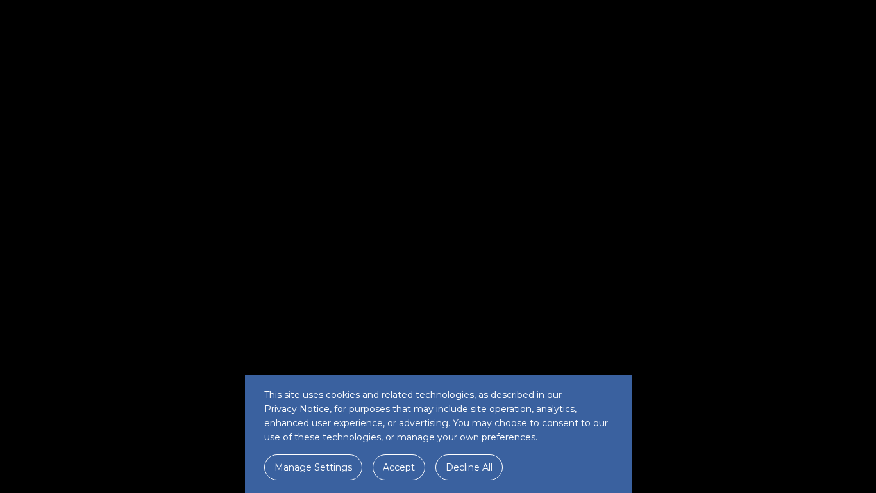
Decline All (469, 467)
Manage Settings (313, 467)
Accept (399, 467)
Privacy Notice (297, 409)
